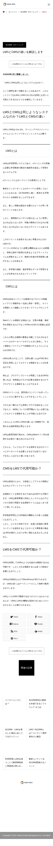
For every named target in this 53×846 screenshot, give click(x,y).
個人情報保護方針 (26, 801)
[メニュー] (49, 4)
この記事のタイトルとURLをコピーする (26, 64)
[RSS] (37, 824)
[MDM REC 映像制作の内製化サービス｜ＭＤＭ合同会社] (26, 782)
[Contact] (32, 824)
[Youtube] (26, 824)
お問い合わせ (27, 817)
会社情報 (27, 796)
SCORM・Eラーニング (14, 45)
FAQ (27, 812)
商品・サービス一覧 (26, 790)
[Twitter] (15, 824)
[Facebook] (20, 824)
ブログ (27, 806)
